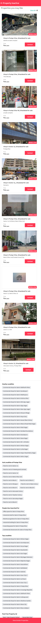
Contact (30, 44)
